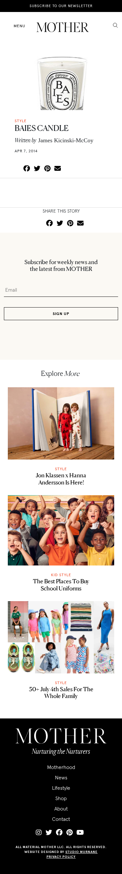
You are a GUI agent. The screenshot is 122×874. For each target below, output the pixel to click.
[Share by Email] (57, 169)
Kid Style (61, 574)
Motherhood (61, 767)
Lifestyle (61, 788)
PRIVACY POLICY (61, 857)
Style (61, 468)
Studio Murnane (81, 852)
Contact (61, 819)
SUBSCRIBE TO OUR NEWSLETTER (61, 6)
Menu (19, 25)
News (61, 777)
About (61, 808)
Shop (61, 798)
